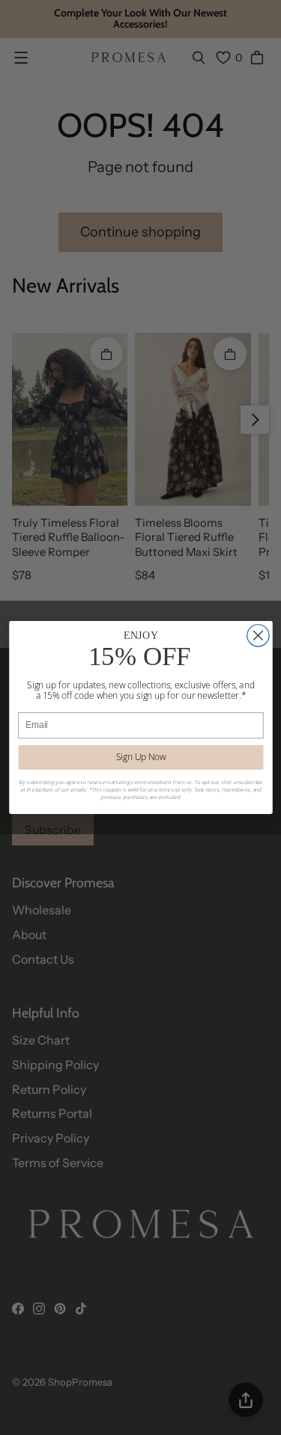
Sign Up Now (140, 757)
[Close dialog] (257, 635)
